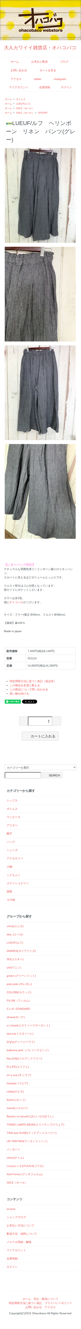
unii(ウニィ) (14, 967)
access (11, 1208)
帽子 (9, 833)
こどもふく (13, 874)
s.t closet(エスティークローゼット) (28, 1025)
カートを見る (48, 70)
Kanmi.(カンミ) (16, 1099)
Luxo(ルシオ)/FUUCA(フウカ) (25, 1166)
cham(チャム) (15, 1157)
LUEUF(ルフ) (23, 103)
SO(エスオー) (15, 959)
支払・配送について (46, 1298)
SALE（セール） (25, 108)
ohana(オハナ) (16, 1017)
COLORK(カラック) (19, 992)
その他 (11, 899)
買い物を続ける (19, 693)
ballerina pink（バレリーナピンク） (29, 1050)
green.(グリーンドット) (21, 975)
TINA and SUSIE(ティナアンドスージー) (32, 1132)
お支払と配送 (39, 61)
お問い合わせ (19, 70)
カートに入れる (43, 735)
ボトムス (21, 99)
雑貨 (9, 891)
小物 (9, 866)
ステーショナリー (18, 883)
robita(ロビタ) (15, 1091)
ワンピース (13, 817)
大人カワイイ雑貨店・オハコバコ (40, 47)
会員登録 (44, 87)
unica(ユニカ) (15, 926)
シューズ (12, 850)
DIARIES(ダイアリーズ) (21, 950)
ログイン (66, 87)
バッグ (11, 841)
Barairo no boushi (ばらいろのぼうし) (30, 1116)
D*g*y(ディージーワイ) (21, 1041)
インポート (13, 1149)
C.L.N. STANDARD (18, 1008)
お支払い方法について (20, 1225)
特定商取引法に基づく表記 (25, 1303)
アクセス (16, 79)
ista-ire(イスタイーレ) (20, 1033)
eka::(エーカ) (15, 934)
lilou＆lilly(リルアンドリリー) (24, 1058)
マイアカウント (18, 87)
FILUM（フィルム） (19, 1000)
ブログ (64, 61)
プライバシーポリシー (58, 1303)
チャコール (16, 602)
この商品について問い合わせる (29, 689)
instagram (60, 79)
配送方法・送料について (22, 1233)
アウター (12, 825)
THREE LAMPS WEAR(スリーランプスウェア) (35, 1124)
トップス (12, 800)
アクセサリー (15, 858)
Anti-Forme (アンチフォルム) (25, 1174)
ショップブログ (16, 1217)
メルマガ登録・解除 (19, 1242)
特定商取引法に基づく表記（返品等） (33, 681)
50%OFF (43, 112)
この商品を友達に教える (25, 685)
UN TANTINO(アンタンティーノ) (27, 1141)
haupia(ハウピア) (17, 1083)
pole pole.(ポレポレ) (19, 984)
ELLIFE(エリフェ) (18, 1066)
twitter (37, 79)
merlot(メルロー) (17, 1108)
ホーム (15, 61)
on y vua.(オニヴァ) (19, 1075)
